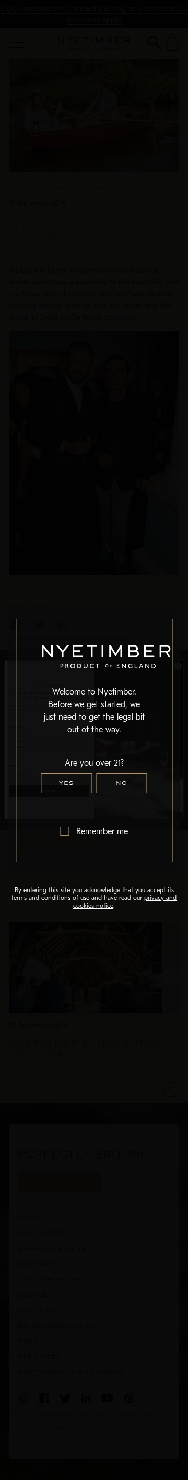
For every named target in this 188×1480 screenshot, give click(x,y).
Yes (66, 783)
